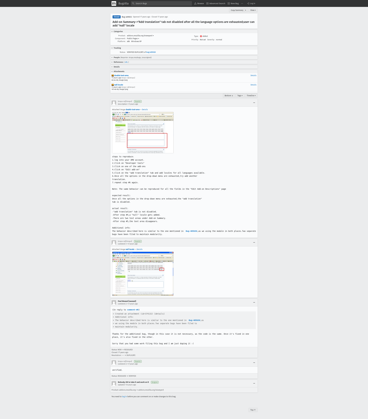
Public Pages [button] (133, 38)
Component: (120, 38)
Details (253, 75)
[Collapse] (254, 103)
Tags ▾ (240, 95)
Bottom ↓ (229, 95)
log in (124, 396)
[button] (251, 3)
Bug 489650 (191, 231)
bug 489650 (151, 52)
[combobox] (161, 3)
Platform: (121, 41)
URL (126, 62)
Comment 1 (122, 244)
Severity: (210, 40)
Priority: (194, 40)
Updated (121, 385)
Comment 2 (122, 304)
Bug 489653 (127, 17)
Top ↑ (253, 410)
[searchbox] (161, 3)
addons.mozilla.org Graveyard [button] (140, 36)
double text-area (121, 75)
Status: (122, 52)
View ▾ (253, 10)
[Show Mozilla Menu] (114, 3)
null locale (118, 85)
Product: (121, 36)
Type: (196, 36)
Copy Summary (237, 10)
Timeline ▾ (251, 95)
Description (122, 104)
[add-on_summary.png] (143, 274)
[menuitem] (199, 3)
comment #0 (133, 310)
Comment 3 (122, 364)
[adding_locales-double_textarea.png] (143, 132)
